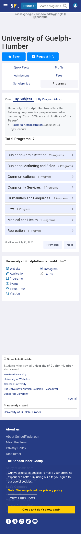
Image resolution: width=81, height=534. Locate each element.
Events (14, 283)
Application (17, 273)
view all (72, 398)
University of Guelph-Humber (22, 412)
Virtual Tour (17, 289)
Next (70, 245)
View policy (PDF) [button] (22, 497)
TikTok (48, 274)
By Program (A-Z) (50, 99)
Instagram (51, 269)
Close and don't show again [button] (41, 509)
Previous (52, 245)
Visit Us (15, 293)
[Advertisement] (40, 27)
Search (65, 6)
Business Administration (27, 125)
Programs (16, 278)
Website (15, 268)
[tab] (40, 154)
